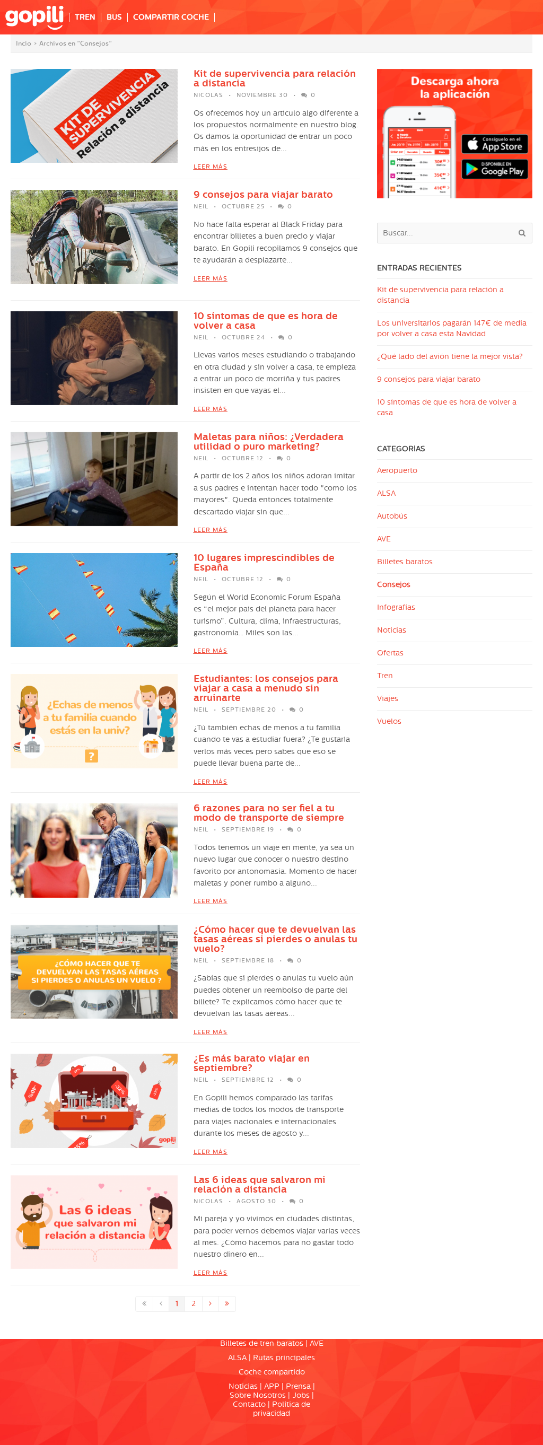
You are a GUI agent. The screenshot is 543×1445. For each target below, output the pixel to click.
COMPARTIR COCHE (171, 17)
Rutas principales (284, 1357)
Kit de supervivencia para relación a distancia (275, 78)
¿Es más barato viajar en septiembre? (252, 1063)
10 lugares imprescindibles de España (264, 562)
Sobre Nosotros (258, 1395)
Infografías (396, 607)
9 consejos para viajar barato (263, 194)
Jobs (301, 1395)
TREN (85, 17)
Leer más (210, 166)
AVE (384, 539)
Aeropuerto (397, 470)
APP (271, 1386)
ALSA (386, 493)
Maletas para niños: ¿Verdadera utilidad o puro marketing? (269, 441)
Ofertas (390, 653)
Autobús (392, 516)
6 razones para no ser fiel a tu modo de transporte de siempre (269, 813)
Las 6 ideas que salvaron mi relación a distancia (260, 1184)
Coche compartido (272, 1372)
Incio (23, 43)
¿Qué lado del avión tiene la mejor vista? (450, 356)
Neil (201, 206)
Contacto (249, 1404)
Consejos (393, 584)
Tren (385, 675)
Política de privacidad (281, 1409)
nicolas (208, 95)
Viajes (387, 698)
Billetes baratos (405, 561)
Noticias (391, 630)
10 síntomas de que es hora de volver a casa (266, 320)
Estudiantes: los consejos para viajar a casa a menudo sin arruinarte (266, 688)
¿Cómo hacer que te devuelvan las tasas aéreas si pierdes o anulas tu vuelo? (275, 939)
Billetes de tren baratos (261, 1343)
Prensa (298, 1386)
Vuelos (389, 721)
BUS (114, 17)
